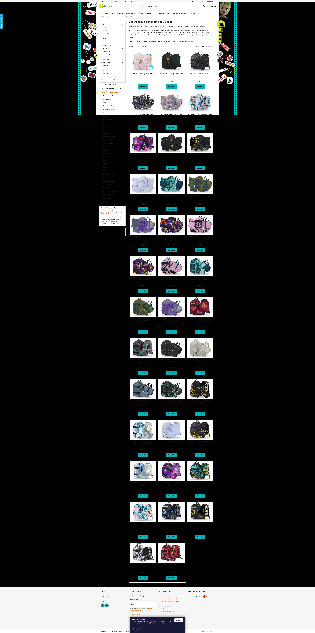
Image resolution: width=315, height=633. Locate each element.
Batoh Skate (113, 62)
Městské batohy (108, 106)
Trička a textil (107, 184)
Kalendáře (106, 153)
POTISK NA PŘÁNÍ (109, 181)
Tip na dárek (113, 33)
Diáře (105, 157)
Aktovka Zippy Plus (113, 54)
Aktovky (105, 102)
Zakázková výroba (109, 174)
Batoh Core (113, 65)
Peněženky (106, 133)
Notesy (105, 160)
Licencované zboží (109, 84)
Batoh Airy (113, 68)
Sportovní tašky (108, 143)
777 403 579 (109, 601)
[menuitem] (107, 13)
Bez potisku (106, 198)
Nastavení (136, 629)
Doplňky (105, 170)
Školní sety (106, 113)
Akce (113, 27)
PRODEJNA (104, 1)
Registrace (210, 1)
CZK (192, 1)
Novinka (113, 30)
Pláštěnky (106, 150)
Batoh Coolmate (113, 71)
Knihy (105, 164)
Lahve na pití (107, 126)
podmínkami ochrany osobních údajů (141, 609)
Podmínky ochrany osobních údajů (169, 601)
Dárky (105, 167)
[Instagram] (107, 605)
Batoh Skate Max (113, 73)
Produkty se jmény (108, 195)
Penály (105, 116)
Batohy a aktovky (108, 96)
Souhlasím (179, 620)
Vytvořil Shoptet (209, 631)
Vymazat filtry (111, 78)
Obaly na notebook (109, 136)
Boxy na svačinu (108, 130)
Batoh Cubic (113, 59)
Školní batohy (107, 99)
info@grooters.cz (110, 597)
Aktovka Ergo (113, 48)
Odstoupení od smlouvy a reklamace (170, 604)
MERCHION (107, 178)
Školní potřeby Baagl (110, 92)
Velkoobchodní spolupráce (167, 611)
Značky (104, 202)
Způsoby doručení (164, 606)
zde (163, 625)
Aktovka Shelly (113, 57)
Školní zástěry (107, 140)
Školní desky (107, 123)
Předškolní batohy (108, 109)
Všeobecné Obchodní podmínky (118, 1)
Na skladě (113, 25)
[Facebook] (103, 605)
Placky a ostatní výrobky (110, 191)
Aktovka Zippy (113, 51)
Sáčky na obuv (107, 119)
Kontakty (161, 609)
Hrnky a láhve (107, 188)
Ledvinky (106, 147)
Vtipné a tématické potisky (112, 88)
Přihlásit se (136, 614)
